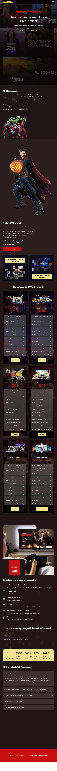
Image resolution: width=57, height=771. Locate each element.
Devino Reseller (42, 509)
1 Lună (41, 360)
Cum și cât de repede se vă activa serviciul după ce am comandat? (25, 689)
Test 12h (15, 360)
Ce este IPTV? (9, 674)
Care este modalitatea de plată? (15, 707)
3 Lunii (15, 434)
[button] (53, 2)
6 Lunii (42, 434)
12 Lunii (15, 509)
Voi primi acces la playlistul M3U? (15, 701)
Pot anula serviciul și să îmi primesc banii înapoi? (19, 695)
